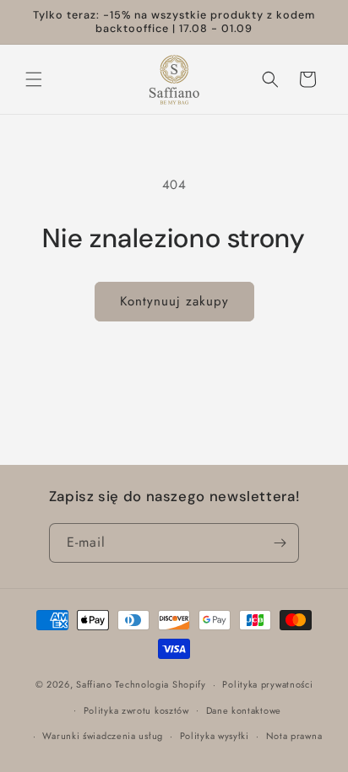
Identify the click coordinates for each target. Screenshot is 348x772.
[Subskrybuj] (279, 543)
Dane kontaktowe (244, 710)
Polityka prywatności (267, 684)
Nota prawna (294, 735)
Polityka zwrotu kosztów (136, 710)
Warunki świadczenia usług (102, 735)
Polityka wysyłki (214, 735)
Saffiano (94, 684)
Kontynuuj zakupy (174, 301)
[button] (33, 79)
